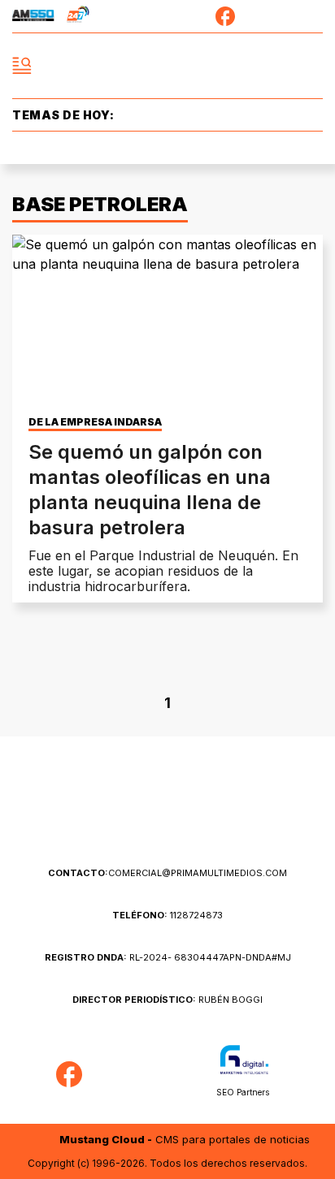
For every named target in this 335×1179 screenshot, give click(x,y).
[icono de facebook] (225, 16)
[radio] (33, 16)
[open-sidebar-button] (22, 66)
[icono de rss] (313, 16)
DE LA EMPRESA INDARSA (95, 422)
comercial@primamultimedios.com (167, 873)
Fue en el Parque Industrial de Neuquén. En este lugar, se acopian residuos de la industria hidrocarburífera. (163, 570)
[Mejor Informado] (168, 66)
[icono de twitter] (254, 16)
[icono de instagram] (284, 16)
